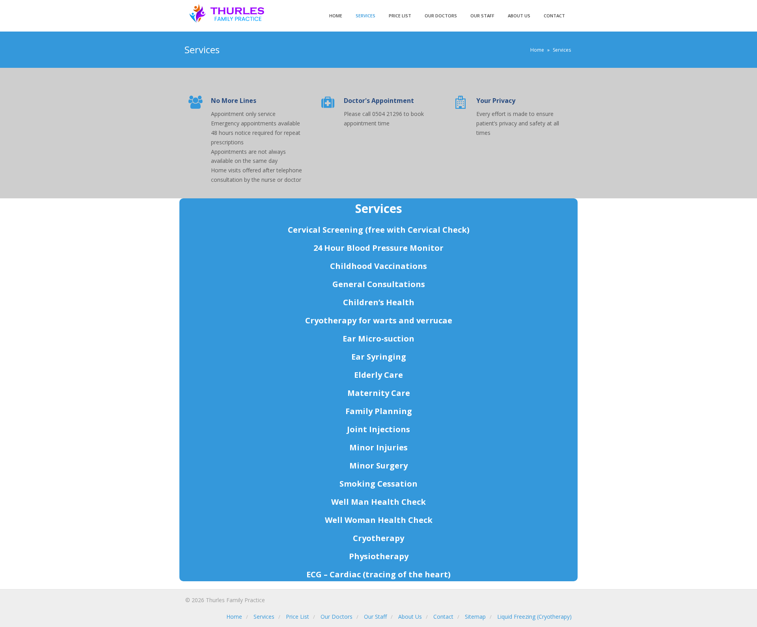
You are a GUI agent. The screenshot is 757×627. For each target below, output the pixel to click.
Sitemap (475, 616)
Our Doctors (441, 16)
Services (365, 16)
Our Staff (482, 16)
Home (335, 16)
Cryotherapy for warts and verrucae (378, 320)
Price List (400, 16)
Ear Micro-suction (378, 338)
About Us (519, 16)
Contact (554, 16)
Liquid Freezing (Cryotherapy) (534, 616)
